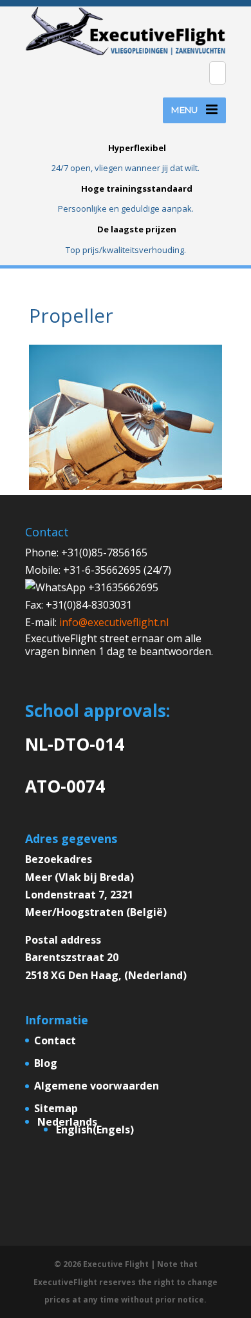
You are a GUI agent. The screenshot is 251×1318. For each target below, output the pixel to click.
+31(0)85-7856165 (104, 552)
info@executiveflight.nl (114, 622)
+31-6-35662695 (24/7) (117, 570)
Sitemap (56, 1108)
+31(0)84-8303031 (89, 605)
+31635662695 (122, 587)
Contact (55, 1040)
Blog (45, 1063)
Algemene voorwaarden (96, 1086)
